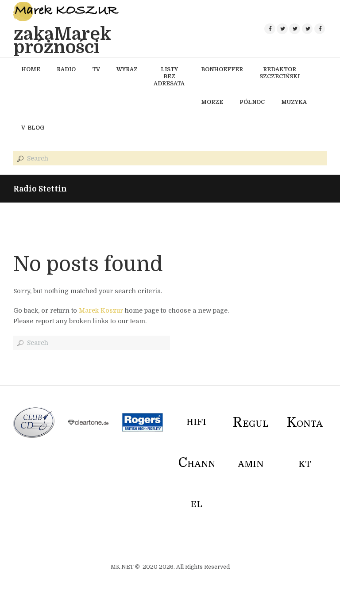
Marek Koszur (101, 310)
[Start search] (19, 159)
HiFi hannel (196, 463)
